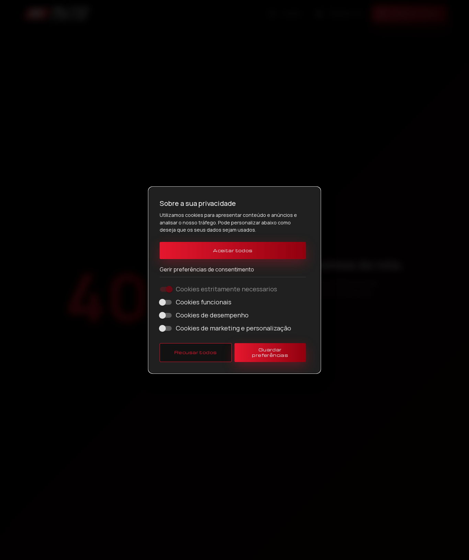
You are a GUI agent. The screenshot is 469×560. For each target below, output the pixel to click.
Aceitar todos (233, 250)
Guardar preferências (270, 352)
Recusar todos (195, 352)
